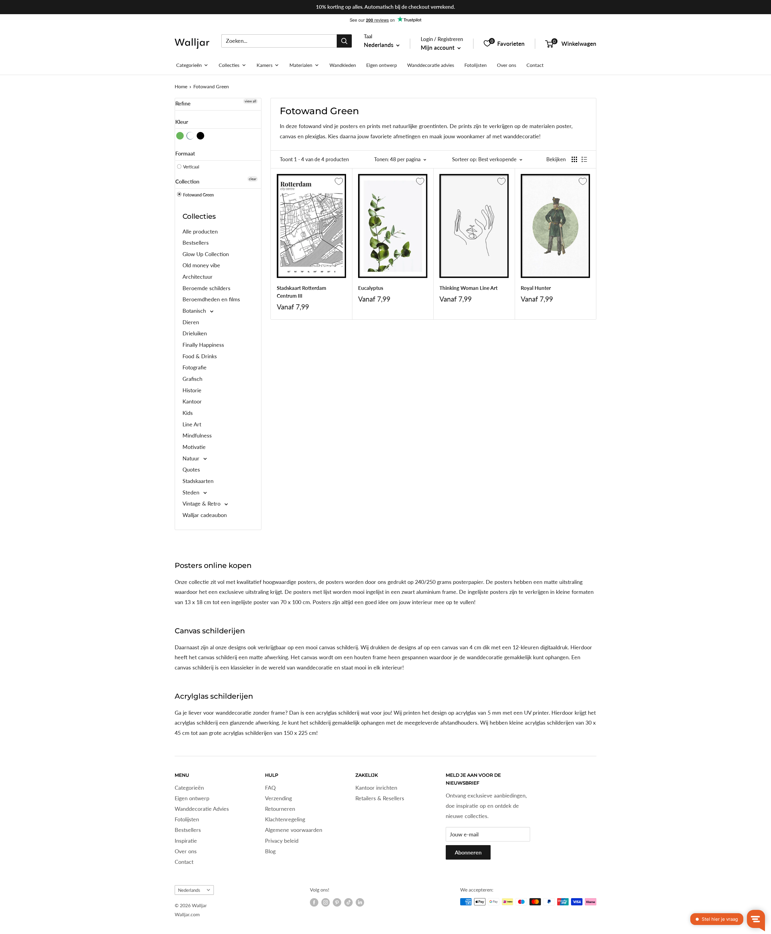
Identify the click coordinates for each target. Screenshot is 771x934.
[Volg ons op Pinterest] (337, 902)
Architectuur (198, 276)
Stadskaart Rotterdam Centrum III (301, 292)
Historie (192, 390)
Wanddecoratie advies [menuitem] (430, 65)
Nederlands (189, 890)
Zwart (201, 136)
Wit (190, 136)
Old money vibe (201, 265)
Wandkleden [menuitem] (342, 65)
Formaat (185, 153)
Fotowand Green (211, 86)
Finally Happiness (203, 344)
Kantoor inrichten (376, 787)
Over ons (186, 851)
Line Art (192, 424)
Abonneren (468, 852)
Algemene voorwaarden (293, 829)
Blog (270, 851)
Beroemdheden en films (211, 299)
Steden (192, 492)
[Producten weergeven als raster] (574, 159)
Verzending (278, 798)
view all (250, 101)
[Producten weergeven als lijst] (584, 159)
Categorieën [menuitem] (189, 65)
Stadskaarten (198, 481)
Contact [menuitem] (535, 65)
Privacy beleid (281, 840)
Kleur (181, 121)
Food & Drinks (200, 356)
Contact (184, 861)
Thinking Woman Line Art (468, 288)
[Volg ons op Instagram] (325, 902)
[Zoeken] (344, 40)
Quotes (191, 469)
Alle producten (200, 231)
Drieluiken (195, 333)
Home (181, 86)
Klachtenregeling (285, 819)
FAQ (270, 787)
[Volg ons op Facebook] (314, 902)
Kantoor (192, 401)
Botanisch (195, 310)
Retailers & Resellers (379, 798)
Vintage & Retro (202, 503)
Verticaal (190, 166)
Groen (180, 136)
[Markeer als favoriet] (339, 181)
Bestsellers (196, 242)
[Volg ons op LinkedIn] (360, 902)
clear (252, 179)
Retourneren (280, 808)
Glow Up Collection (206, 254)
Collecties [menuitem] (229, 65)
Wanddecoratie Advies (202, 808)
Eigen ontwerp (192, 798)
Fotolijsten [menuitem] (475, 65)
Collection (187, 181)
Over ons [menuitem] (506, 65)
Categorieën (189, 787)
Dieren (191, 322)
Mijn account (438, 47)
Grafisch (192, 378)
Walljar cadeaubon (205, 515)
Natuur (192, 458)
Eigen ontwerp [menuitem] (381, 65)
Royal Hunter (536, 288)
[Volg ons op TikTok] (348, 902)
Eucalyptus (370, 288)
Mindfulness (197, 435)
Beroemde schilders (206, 288)
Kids (188, 412)
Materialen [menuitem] (300, 65)
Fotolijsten (187, 819)
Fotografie (195, 367)
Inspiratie (186, 840)
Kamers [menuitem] (265, 65)
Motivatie (194, 446)
